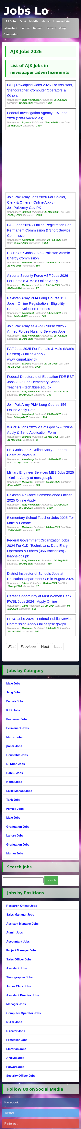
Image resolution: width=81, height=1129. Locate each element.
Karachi (38, 28)
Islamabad (10, 28)
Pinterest (10, 1123)
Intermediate (61, 21)
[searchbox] (23, 880)
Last (58, 647)
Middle (33, 21)
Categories (11, 34)
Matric (45, 21)
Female (51, 28)
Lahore (25, 28)
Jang (62, 28)
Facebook (11, 1102)
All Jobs (11, 21)
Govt (23, 21)
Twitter (9, 1113)
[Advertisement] (40, 162)
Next (45, 647)
